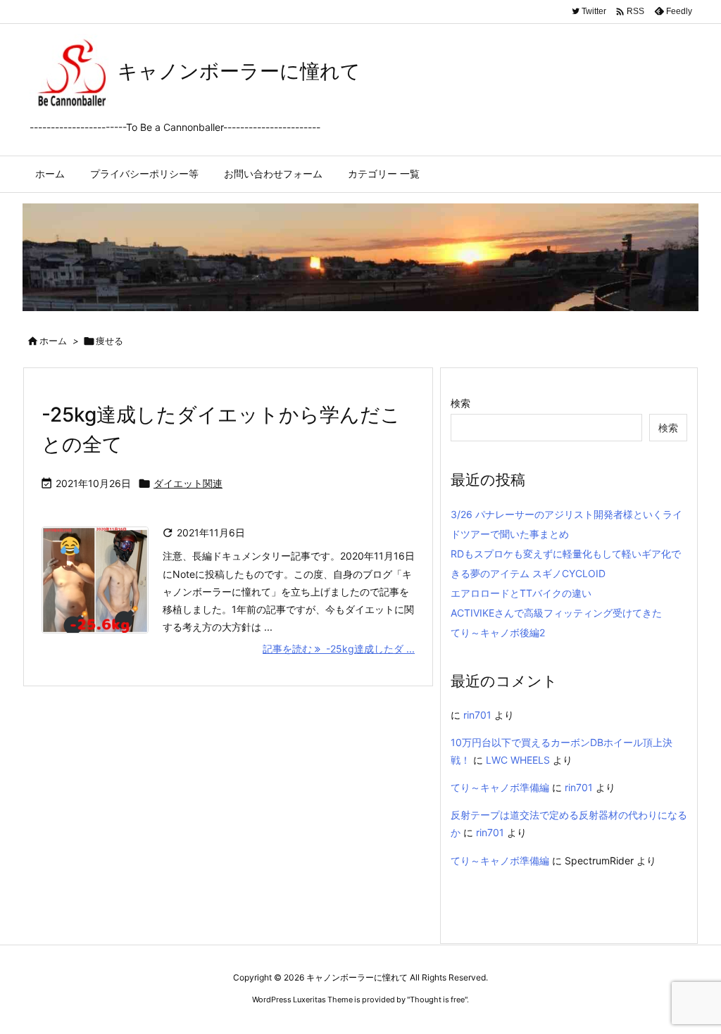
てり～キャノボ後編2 (498, 632)
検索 (460, 403)
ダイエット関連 (187, 483)
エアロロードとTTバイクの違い (521, 593)
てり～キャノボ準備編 (500, 787)
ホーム (53, 340)
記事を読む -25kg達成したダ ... (339, 649)
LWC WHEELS (518, 760)
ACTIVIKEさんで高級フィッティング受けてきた (556, 613)
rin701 (477, 715)
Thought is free (437, 999)
